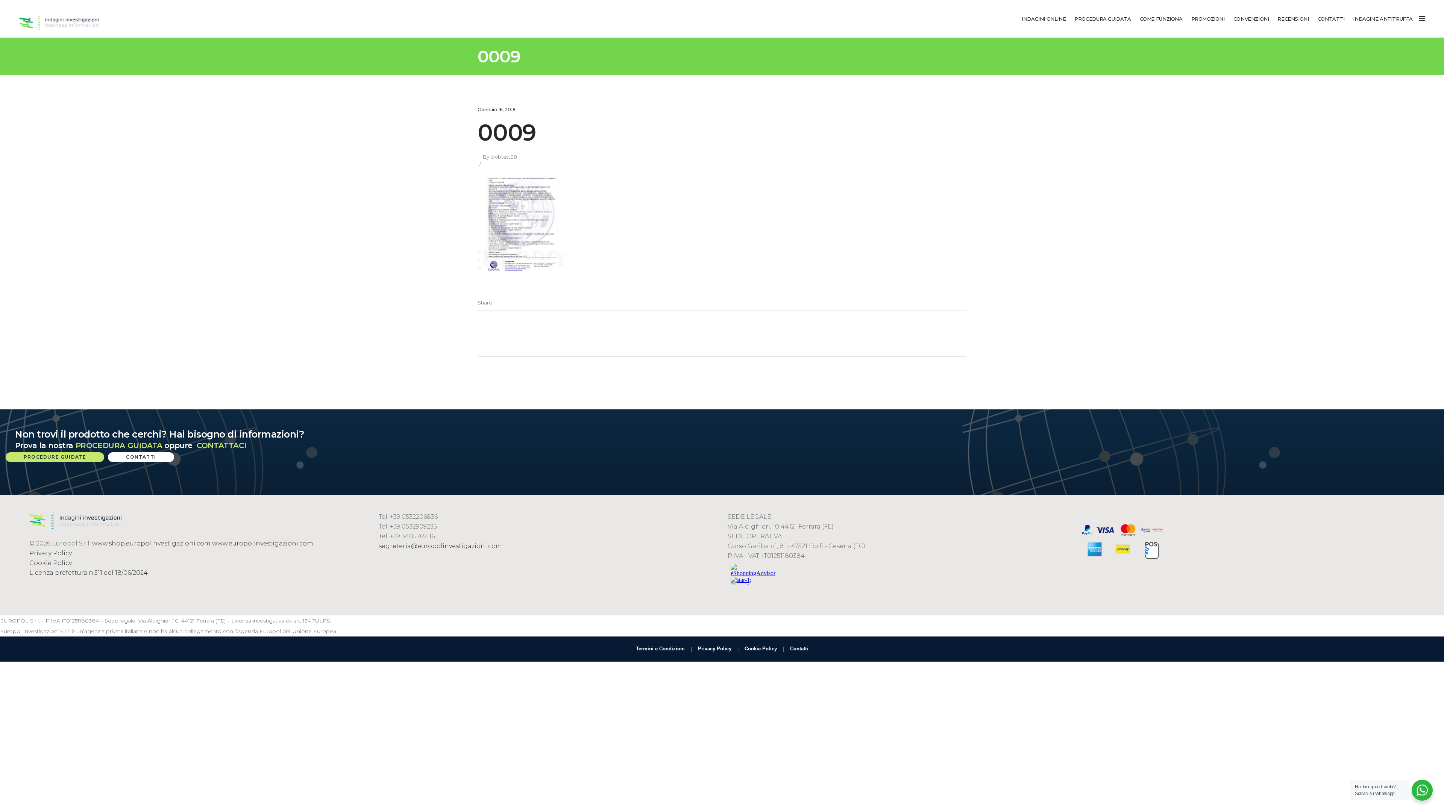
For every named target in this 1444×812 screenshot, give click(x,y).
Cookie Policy (50, 563)
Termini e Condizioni (660, 648)
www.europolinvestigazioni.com (262, 543)
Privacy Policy (50, 553)
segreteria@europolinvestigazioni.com (440, 546)
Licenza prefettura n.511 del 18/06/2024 (88, 572)
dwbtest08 (503, 157)
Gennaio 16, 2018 (497, 109)
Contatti (799, 648)
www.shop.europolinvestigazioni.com (151, 543)
